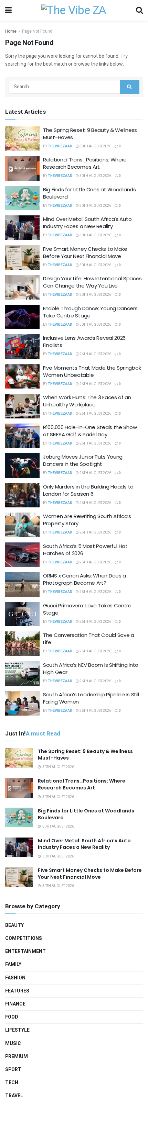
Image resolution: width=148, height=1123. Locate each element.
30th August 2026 (95, 146)
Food (11, 1017)
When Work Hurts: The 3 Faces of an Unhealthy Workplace (87, 401)
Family (13, 964)
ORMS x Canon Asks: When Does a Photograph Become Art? (84, 579)
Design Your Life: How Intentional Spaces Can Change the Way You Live (92, 282)
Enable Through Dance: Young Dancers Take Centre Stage (90, 312)
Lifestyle (17, 1030)
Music (13, 1043)
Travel (14, 1095)
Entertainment (25, 951)
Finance (15, 1004)
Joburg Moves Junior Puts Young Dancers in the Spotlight (83, 460)
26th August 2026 (95, 354)
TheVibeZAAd (60, 146)
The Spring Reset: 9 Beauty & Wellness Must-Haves (85, 755)
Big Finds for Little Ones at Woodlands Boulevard (86, 814)
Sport (13, 1069)
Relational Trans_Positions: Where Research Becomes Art (85, 163)
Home (11, 31)
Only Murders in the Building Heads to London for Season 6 (88, 490)
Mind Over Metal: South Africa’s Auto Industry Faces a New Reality (87, 222)
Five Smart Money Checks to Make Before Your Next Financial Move (85, 252)
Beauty (14, 925)
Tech (11, 1082)
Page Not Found (37, 31)
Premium (16, 1056)
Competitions (23, 938)
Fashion (15, 977)
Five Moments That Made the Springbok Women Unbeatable (92, 371)
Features (17, 991)
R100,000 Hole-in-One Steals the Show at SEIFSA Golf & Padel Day (90, 431)
